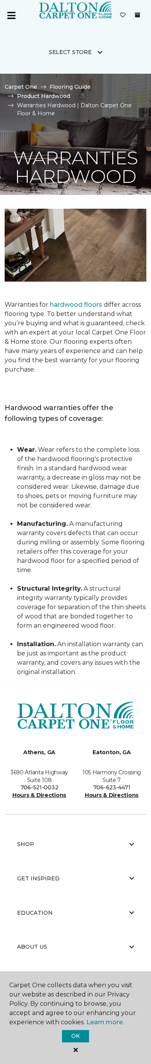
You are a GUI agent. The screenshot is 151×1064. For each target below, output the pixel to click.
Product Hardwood (43, 96)
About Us (32, 946)
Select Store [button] (70, 52)
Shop (25, 844)
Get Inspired (38, 878)
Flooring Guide (70, 86)
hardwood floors (76, 304)
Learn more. (105, 1022)
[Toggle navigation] (11, 15)
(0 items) (137, 15)
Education (35, 912)
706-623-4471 (111, 787)
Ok (75, 1035)
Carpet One (21, 86)
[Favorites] (122, 15)
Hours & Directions (39, 795)
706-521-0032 (39, 787)
